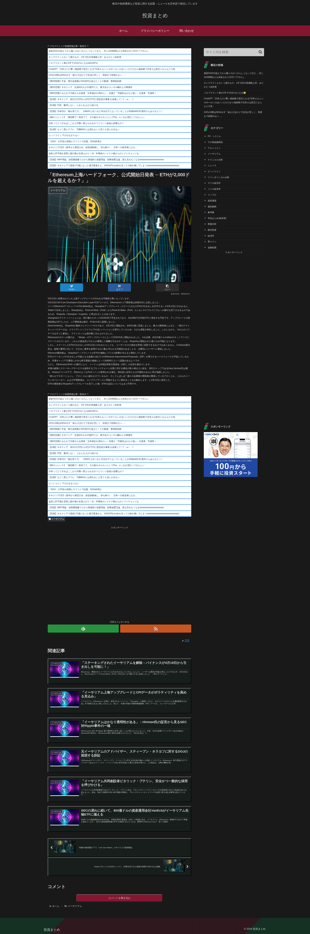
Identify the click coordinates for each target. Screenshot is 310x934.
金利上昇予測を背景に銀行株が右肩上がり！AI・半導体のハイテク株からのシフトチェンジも (94, 153)
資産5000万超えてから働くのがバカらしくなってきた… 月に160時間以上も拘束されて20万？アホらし (99, 51)
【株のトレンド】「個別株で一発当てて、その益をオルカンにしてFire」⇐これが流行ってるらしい (97, 117)
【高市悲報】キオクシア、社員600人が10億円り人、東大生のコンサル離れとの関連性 (90, 87)
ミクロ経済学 (214, 189)
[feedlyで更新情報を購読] (83, 629)
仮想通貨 (212, 200)
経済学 (211, 236)
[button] (260, 52)
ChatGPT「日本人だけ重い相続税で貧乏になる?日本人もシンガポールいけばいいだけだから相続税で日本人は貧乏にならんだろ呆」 (113, 69)
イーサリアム (57, 519)
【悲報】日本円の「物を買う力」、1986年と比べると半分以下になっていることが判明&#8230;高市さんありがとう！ (106, 111)
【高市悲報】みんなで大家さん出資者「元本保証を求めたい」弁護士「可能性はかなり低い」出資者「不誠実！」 (103, 93)
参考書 (211, 212)
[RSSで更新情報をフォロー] (155, 629)
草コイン (212, 241)
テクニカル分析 (215, 160)
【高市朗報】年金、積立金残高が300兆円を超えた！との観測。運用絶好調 (85, 81)
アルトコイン (214, 148)
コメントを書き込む (119, 897)
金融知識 (212, 247)
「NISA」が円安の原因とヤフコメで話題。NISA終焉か (75, 141)
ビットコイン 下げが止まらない (64, 135)
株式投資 (212, 230)
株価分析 (212, 224)
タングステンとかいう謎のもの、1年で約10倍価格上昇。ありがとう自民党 (85, 57)
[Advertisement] (119, 573)
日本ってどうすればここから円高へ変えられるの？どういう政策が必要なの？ (86, 123)
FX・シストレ (214, 136)
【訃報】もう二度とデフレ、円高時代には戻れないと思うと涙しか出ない (84, 129)
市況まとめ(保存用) (217, 218)
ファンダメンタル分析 (218, 177)
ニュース (212, 165)
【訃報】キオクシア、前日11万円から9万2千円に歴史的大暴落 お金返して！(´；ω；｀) (91, 99)
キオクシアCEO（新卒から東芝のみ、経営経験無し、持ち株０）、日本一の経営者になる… (93, 147)
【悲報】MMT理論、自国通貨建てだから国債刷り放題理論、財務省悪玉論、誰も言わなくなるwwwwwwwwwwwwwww (106, 159)
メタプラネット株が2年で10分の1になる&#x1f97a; (73, 63)
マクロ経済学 (214, 183)
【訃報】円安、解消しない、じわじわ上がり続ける (73, 105)
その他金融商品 (215, 142)
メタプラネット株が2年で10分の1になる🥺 (225, 93)
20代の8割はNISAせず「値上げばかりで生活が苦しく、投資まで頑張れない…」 (87, 75)
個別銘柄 (212, 206)
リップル (212, 195)
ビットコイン (214, 171)
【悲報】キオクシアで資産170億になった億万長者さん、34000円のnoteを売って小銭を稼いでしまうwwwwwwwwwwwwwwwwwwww (114, 165)
